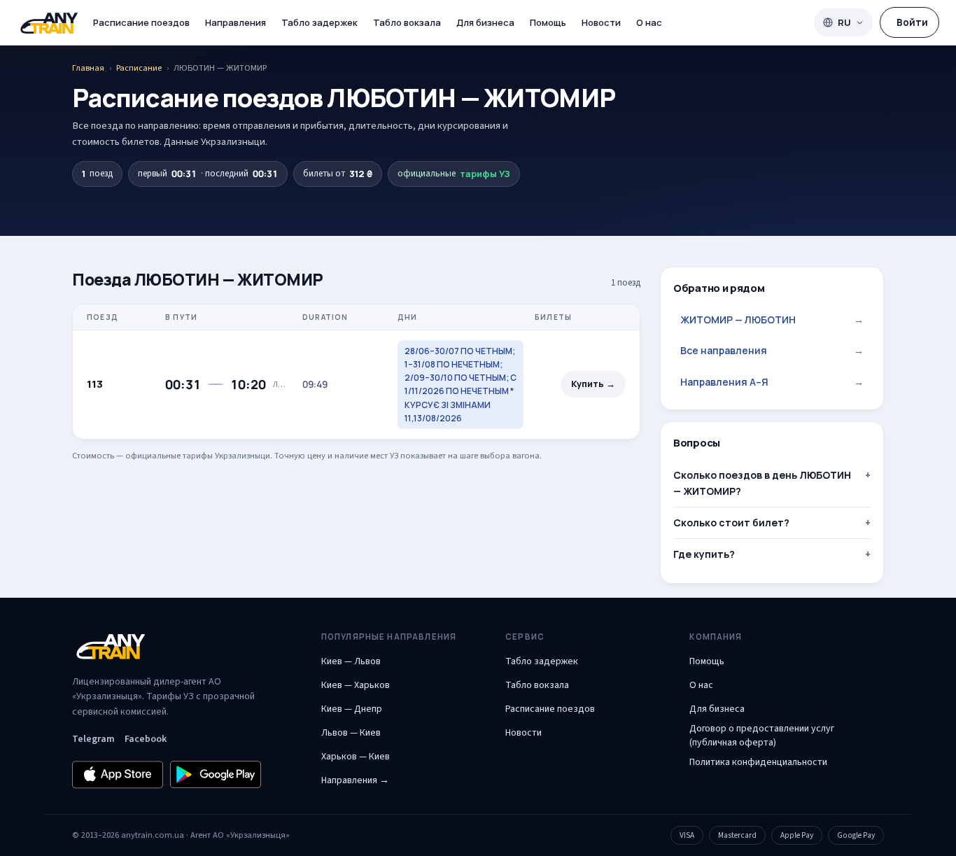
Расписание (139, 68)
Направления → (355, 780)
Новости (601, 22)
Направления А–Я (772, 381)
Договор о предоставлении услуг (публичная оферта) (761, 736)
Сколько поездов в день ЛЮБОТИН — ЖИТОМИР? (762, 482)
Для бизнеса (485, 22)
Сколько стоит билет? (731, 522)
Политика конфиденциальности (758, 762)
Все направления (772, 350)
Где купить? (704, 554)
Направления (235, 22)
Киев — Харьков (355, 685)
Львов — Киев (351, 733)
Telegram (93, 739)
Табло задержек (319, 22)
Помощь (548, 22)
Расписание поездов (141, 22)
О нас (649, 22)
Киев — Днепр (351, 709)
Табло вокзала (407, 22)
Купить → (593, 384)
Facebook (146, 739)
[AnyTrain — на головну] (49, 22)
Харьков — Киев (355, 757)
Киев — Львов (351, 661)
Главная (88, 68)
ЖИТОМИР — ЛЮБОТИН (772, 319)
